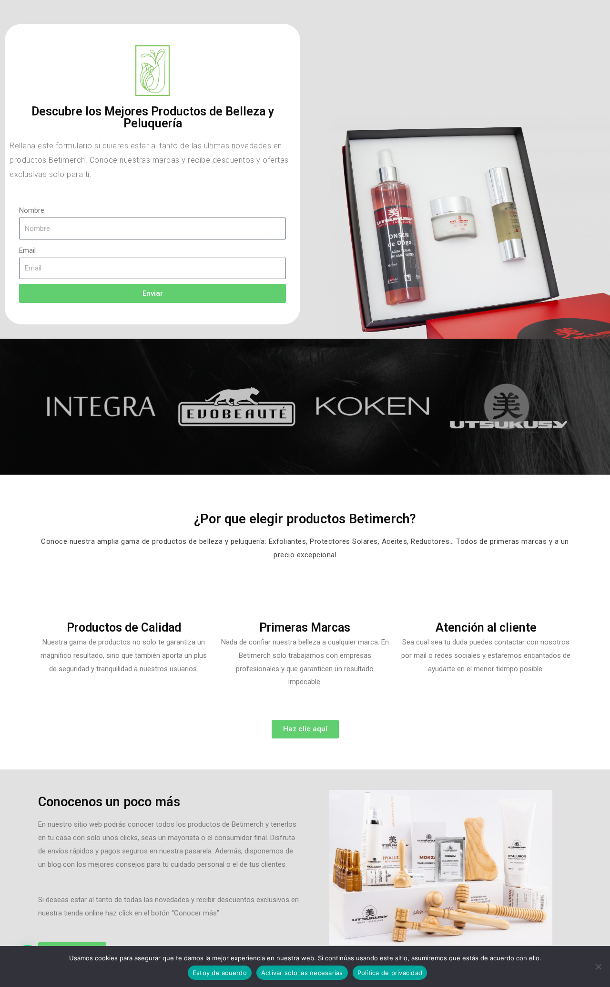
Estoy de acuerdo (220, 973)
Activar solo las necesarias (302, 973)
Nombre (31, 210)
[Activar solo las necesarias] (598, 966)
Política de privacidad (390, 973)
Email (27, 250)
